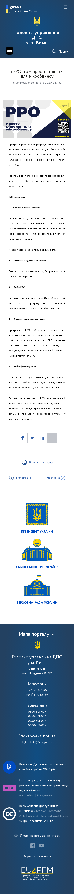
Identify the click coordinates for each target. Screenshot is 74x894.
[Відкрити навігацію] (65, 7)
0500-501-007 (37, 711)
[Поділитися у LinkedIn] (42, 438)
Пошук (63, 52)
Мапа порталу (34, 634)
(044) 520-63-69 (37, 694)
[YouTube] (41, 845)
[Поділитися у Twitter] (32, 438)
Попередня (24, 477)
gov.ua (15, 7)
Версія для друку (41, 462)
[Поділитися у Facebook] (22, 438)
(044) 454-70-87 (37, 690)
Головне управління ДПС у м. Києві (37, 37)
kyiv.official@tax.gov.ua (37, 742)
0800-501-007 (37, 725)
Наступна (53, 477)
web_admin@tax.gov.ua (35, 795)
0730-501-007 (37, 721)
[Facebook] (32, 845)
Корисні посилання (37, 856)
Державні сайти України (24, 11)
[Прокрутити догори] (67, 873)
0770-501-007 (37, 716)
